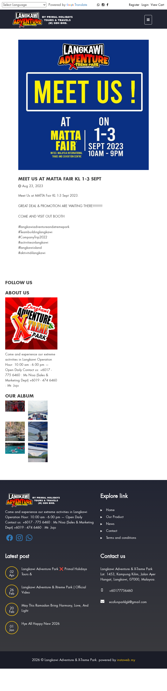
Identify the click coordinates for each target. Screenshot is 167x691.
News (110, 524)
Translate (81, 5)
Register (134, 5)
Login (145, 5)
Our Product (115, 517)
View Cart (157, 5)
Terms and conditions (121, 538)
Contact (111, 531)
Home (110, 510)
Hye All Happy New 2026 (41, 624)
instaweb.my (126, 660)
